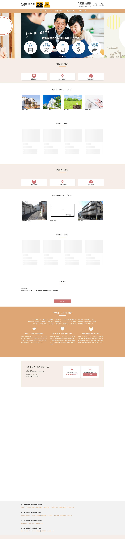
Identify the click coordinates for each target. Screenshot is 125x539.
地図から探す (90, 79)
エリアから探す (62, 79)
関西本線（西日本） (25, 515)
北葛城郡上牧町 (54, 507)
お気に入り (101, 5)
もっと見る (62, 301)
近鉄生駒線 (50, 515)
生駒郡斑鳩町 (46, 507)
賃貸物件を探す (71, 11)
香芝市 (33, 507)
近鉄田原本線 (63, 515)
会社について (48, 11)
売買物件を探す (59, 11)
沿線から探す (34, 79)
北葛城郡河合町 (70, 507)
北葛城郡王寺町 (62, 507)
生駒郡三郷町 (39, 507)
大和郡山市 (28, 507)
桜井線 (33, 515)
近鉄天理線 (56, 515)
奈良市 (22, 507)
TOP (41, 11)
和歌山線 (38, 515)
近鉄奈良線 (69, 515)
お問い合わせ (82, 11)
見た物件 (95, 5)
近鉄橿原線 (43, 515)
